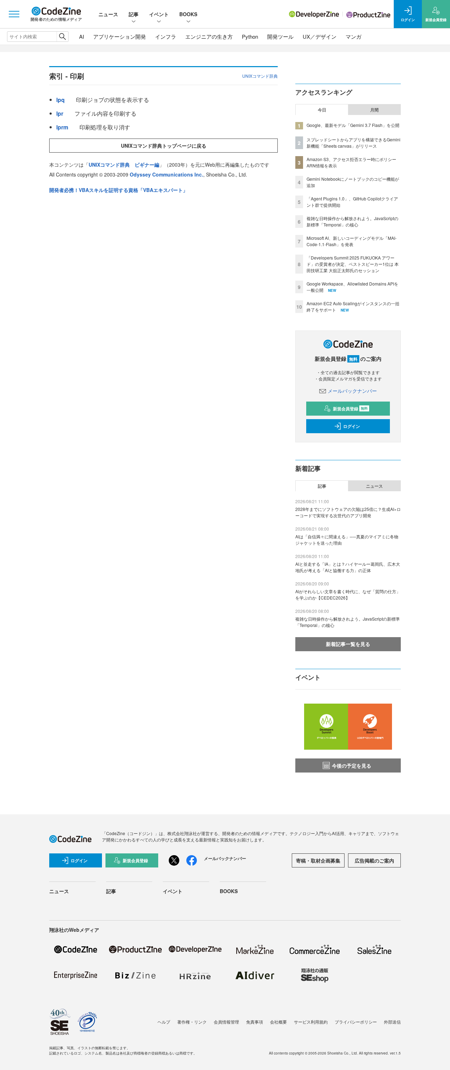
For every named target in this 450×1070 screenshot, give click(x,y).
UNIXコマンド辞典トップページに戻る (163, 145)
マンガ (353, 36)
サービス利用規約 (311, 1022)
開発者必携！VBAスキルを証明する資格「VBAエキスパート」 (118, 189)
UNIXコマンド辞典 (260, 76)
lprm (62, 127)
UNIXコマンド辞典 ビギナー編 (124, 164)
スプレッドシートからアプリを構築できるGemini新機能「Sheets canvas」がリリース (353, 142)
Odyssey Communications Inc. (166, 174)
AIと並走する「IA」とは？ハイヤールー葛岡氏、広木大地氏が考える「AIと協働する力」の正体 (347, 567)
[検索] (62, 36)
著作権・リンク (192, 1022)
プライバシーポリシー (356, 1022)
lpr (59, 113)
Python (250, 36)
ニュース (108, 14)
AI (81, 36)
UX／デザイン (319, 36)
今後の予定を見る (351, 765)
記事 (134, 14)
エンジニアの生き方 (209, 36)
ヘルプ (164, 1022)
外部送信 (392, 1022)
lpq (60, 100)
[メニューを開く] (14, 14)
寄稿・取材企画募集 (318, 860)
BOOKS (188, 14)
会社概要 (278, 1022)
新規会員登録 (350, 408)
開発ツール (280, 36)
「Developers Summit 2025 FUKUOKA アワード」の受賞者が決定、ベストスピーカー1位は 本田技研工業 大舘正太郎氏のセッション (353, 264)
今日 (322, 110)
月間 (374, 110)
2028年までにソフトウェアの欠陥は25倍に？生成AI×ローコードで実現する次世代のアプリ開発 (348, 512)
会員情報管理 (226, 1022)
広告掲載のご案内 (374, 860)
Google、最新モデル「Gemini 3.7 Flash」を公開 (353, 125)
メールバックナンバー (352, 390)
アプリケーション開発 (119, 36)
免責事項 (254, 1022)
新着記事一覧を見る (348, 643)
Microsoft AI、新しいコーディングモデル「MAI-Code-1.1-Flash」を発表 (352, 241)
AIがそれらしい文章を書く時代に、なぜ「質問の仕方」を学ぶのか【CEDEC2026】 (347, 594)
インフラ (165, 36)
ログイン (351, 426)
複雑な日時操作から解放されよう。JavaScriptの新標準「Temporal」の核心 (352, 221)
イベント (159, 14)
